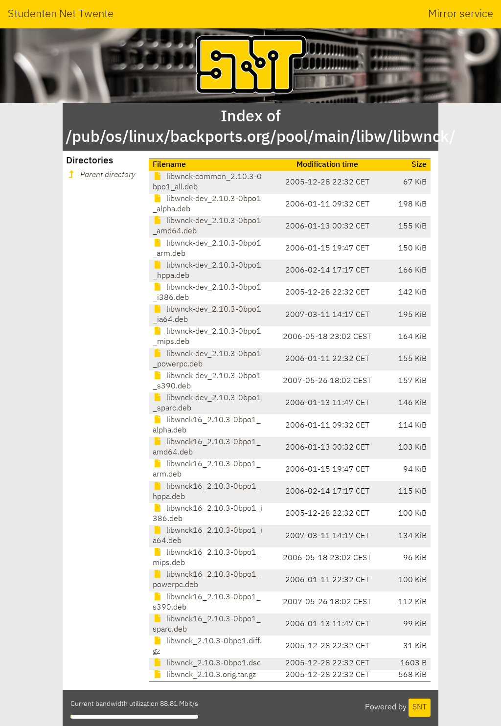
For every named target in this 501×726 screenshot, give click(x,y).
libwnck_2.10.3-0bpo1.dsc (212, 663)
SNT (419, 707)
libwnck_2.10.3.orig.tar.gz (210, 675)
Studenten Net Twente (61, 14)
